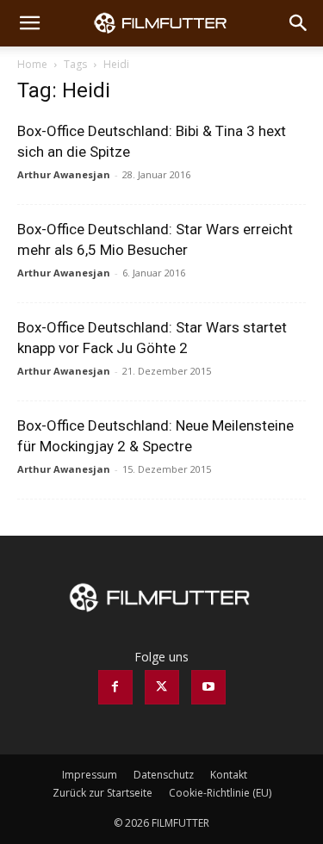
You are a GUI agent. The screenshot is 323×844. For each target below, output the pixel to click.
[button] (29, 23)
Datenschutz (164, 774)
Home (32, 64)
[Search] (299, 23)
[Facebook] (115, 687)
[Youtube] (208, 687)
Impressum (89, 774)
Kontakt (228, 774)
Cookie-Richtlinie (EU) (220, 792)
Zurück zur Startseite (102, 792)
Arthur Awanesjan (63, 174)
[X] (162, 687)
